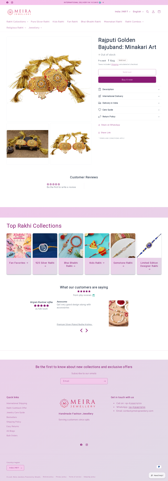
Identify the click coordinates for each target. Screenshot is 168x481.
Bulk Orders (12, 436)
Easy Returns (13, 426)
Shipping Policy (14, 422)
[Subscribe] (104, 381)
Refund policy (48, 477)
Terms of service (75, 477)
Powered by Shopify (33, 477)
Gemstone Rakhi (123, 262)
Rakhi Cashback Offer (17, 408)
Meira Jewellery (19, 477)
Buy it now (127, 79)
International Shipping (17, 403)
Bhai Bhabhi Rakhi (71, 264)
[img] (84, 291)
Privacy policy (61, 477)
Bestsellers (12, 417)
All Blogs (11, 431)
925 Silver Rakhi (44, 262)
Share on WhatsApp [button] (110, 125)
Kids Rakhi (95, 262)
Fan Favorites (17, 262)
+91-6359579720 (136, 407)
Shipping (114, 64)
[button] (17, 22)
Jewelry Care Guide (16, 413)
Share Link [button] (106, 133)
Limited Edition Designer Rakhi (149, 264)
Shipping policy (89, 477)
